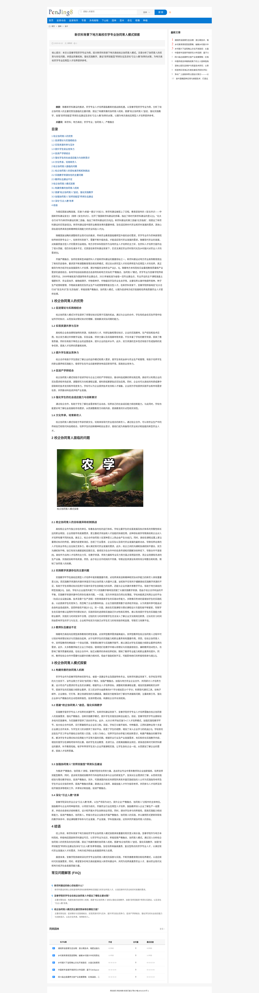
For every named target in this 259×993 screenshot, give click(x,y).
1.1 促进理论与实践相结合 (64, 140)
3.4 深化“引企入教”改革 (63, 201)
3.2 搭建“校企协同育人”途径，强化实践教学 (72, 192)
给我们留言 (128, 991)
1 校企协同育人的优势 (62, 136)
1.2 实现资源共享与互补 (63, 145)
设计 (66, 26)
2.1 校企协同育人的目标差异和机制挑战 (71, 171)
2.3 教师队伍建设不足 (62, 179)
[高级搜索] (169, 12)
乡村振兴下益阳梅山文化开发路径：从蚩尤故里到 (79, 963)
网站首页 (113, 991)
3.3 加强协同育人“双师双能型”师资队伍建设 (72, 196)
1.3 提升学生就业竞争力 (63, 149)
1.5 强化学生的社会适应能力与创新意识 (71, 158)
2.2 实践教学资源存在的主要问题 (67, 175)
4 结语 (55, 205)
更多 (162, 929)
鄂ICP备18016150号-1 (140, 991)
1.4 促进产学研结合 (61, 153)
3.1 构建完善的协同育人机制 (65, 188)
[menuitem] (51, 20)
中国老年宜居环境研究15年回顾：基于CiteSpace (78, 970)
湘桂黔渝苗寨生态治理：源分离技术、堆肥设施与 (79, 948)
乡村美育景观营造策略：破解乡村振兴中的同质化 (79, 955)
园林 (59, 26)
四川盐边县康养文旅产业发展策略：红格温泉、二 (79, 977)
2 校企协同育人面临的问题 (64, 166)
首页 (53, 26)
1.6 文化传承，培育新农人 (64, 162)
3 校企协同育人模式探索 (63, 184)
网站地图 (120, 991)
